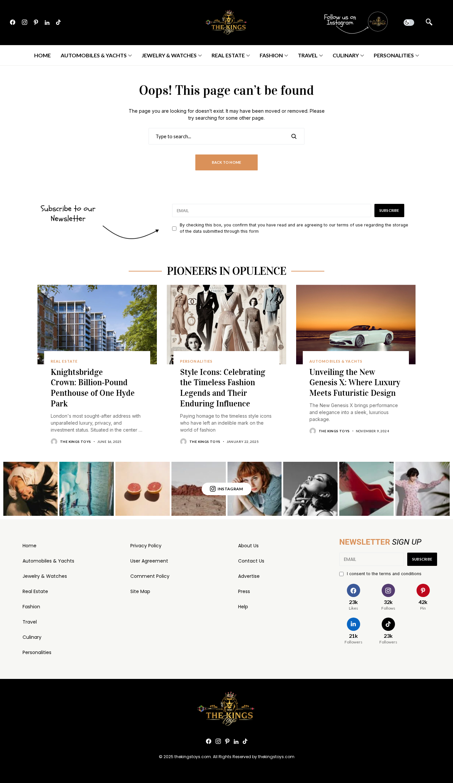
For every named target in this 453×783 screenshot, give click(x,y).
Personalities (37, 652)
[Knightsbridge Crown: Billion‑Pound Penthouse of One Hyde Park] (97, 324)
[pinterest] (36, 22)
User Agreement (149, 561)
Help (243, 606)
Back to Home (226, 162)
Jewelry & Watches (45, 576)
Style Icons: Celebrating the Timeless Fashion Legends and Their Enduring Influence (222, 388)
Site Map (140, 591)
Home (29, 545)
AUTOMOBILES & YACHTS (335, 361)
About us (248, 545)
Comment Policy (149, 576)
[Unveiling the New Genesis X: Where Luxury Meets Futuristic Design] (356, 324)
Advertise (249, 576)
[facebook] (12, 22)
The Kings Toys (75, 442)
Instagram (230, 488)
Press (244, 591)
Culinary (32, 637)
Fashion (31, 606)
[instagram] (24, 22)
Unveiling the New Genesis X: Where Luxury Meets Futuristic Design (354, 382)
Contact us (251, 561)
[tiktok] (58, 22)
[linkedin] (47, 22)
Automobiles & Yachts (48, 561)
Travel (30, 622)
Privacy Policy (146, 545)
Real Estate (35, 591)
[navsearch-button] (429, 22)
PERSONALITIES (196, 361)
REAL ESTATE (64, 361)
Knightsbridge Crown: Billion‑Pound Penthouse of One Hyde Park (93, 388)
